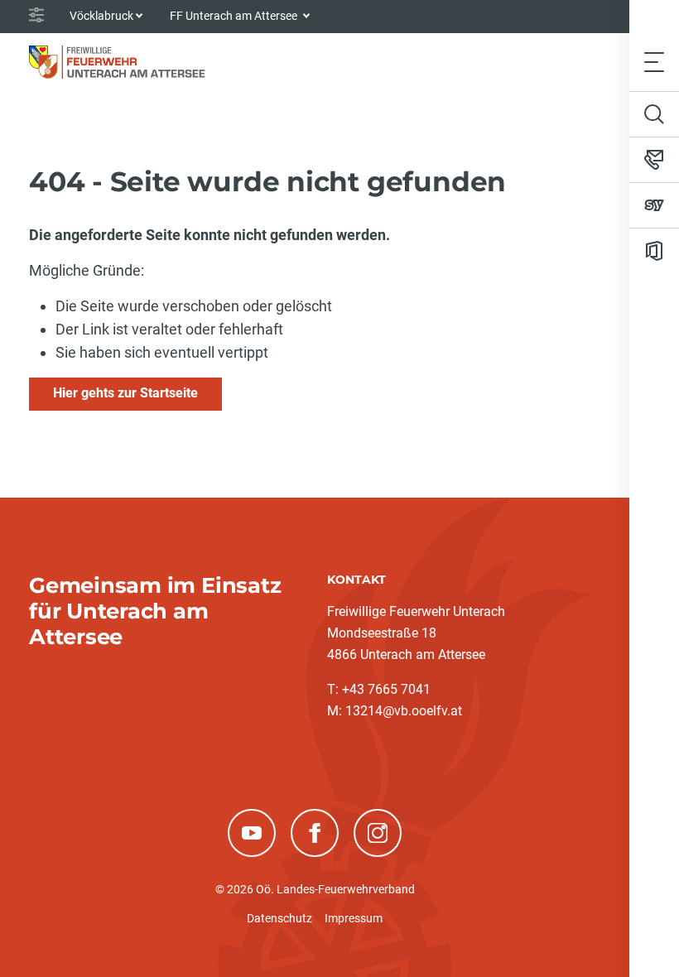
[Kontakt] (654, 159)
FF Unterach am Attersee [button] (235, 15)
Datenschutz (279, 918)
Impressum (354, 918)
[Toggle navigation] (654, 61)
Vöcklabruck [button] (101, 15)
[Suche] (654, 114)
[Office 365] (654, 251)
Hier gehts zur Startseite (125, 393)
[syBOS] (654, 205)
